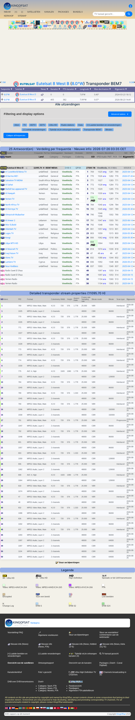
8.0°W (77, 83)
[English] (6, 708)
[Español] (30, 708)
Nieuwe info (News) (19, 644)
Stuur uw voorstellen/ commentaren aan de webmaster (109, 634)
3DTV (42, 125)
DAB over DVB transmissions (21, 681)
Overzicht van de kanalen (80, 663)
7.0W (3, 82)
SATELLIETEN (33, 12)
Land (41, 156)
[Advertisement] (67, 54)
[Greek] (47, 708)
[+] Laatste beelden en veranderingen (104, 125)
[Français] (9, 708)
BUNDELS (78, 12)
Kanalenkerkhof (15, 672)
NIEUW (7, 12)
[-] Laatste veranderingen (34, 130)
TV (24, 125)
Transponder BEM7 (92, 130)
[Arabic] (54, 708)
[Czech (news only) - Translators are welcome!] (41, 708)
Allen (16, 125)
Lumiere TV (10, 262)
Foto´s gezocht (44, 672)
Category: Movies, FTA (48, 690)
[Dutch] (13, 708)
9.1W (131, 82)
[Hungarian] (72, 708)
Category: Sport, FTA (47, 686)
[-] (22, 12)
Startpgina (35, 623)
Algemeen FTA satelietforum (81, 690)
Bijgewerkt (128, 156)
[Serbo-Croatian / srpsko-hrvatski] (65, 708)
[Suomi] (51, 708)
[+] (16, 12)
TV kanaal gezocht (110, 654)
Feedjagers (74, 688)
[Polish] (37, 708)
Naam (8, 156)
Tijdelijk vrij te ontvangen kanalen (65, 130)
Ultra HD (53, 125)
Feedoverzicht (75, 686)
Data (80, 125)
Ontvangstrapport (46, 663)
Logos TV (9, 233)
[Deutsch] (16, 708)
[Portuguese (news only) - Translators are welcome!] (27, 708)
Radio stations (67, 125)
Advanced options (120, 114)
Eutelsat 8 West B (52, 83)
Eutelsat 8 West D (28, 94)
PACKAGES (63, 12)
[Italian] (34, 708)
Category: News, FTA (47, 688)
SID (93, 156)
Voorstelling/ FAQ (15, 632)
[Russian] (61, 708)
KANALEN (49, 12)
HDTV (33, 125)
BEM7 (48, 168)
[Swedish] (20, 708)
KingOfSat (121, 714)
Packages (103, 663)
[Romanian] (68, 708)
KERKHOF (9, 16)
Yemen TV (9, 198)
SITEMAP (22, 16)
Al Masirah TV (11, 249)
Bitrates (109, 130)
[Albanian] (75, 708)
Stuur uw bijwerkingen (69, 562)
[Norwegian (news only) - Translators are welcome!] (23, 708)
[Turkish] (58, 708)
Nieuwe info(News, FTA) (45, 645)
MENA (54, 168)
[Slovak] (44, 708)
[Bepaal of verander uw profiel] (130, 6)
